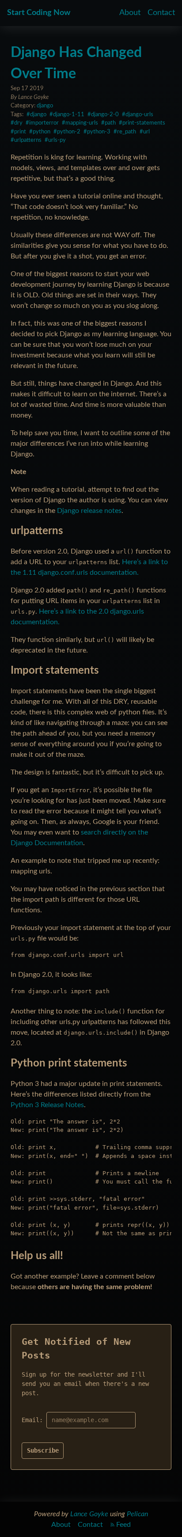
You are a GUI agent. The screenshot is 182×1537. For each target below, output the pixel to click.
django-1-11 (68, 115)
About (129, 13)
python (41, 132)
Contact (161, 13)
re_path (126, 132)
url (146, 132)
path (110, 123)
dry (18, 123)
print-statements (143, 123)
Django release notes (89, 510)
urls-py (57, 140)
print (20, 132)
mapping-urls (81, 123)
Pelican (137, 1514)
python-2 (68, 132)
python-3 (98, 132)
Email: (32, 1419)
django (45, 106)
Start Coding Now (38, 13)
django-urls (139, 115)
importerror (44, 123)
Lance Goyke (89, 1514)
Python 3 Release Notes (47, 1104)
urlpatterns (28, 140)
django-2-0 (105, 115)
